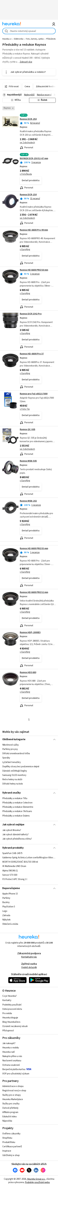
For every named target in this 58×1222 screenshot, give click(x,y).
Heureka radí (8, 1052)
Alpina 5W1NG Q (10, 870)
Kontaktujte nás (29, 957)
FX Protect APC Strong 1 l (14, 879)
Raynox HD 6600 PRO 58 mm (34, 270)
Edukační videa (9, 1116)
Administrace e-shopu (13, 1086)
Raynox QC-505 (27, 429)
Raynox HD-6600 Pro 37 (32, 353)
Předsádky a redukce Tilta (14, 798)
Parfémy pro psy (10, 749)
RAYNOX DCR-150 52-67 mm (34, 158)
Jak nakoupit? (8, 1043)
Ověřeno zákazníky (11, 1133)
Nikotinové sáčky (10, 744)
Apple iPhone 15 (10, 893)
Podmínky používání (11, 1004)
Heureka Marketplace (12, 1099)
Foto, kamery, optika (35, 39)
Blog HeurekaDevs (11, 1022)
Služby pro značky (10, 1103)
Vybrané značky (11, 793)
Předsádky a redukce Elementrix (17, 807)
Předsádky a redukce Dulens (16, 815)
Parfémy (6, 898)
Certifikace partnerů (12, 1146)
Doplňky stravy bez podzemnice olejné (20, 766)
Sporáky (6, 758)
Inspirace (6, 1150)
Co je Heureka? (9, 996)
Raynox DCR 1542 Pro (31, 313)
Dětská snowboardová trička (16, 753)
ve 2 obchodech (27, 142)
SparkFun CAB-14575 (12, 853)
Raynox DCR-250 (28, 119)
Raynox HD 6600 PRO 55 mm (34, 548)
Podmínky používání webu (37, 1182)
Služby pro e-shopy (11, 1095)
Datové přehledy (10, 1108)
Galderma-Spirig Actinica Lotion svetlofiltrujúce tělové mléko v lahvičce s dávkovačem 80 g (29, 857)
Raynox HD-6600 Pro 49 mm (34, 230)
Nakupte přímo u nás (12, 1056)
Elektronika (18, 39)
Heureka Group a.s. (36, 1179)
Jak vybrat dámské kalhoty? (15, 834)
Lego (4, 911)
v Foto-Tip (25, 409)
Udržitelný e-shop (11, 1155)
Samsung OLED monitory (14, 775)
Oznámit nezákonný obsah (15, 1026)
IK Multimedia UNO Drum (14, 866)
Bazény (6, 902)
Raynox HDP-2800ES (30, 632)
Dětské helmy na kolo (12, 783)
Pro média (7, 1013)
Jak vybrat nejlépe (13, 824)
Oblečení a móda (10, 924)
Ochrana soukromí (11, 1065)
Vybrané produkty (13, 848)
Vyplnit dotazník (29, 967)
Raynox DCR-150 (28, 194)
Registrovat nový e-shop (14, 1090)
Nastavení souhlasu (11, 1060)
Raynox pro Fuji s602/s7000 (33, 393)
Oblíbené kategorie (13, 739)
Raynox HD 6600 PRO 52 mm (34, 592)
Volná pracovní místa (12, 1009)
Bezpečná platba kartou (13, 1069)
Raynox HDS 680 (28, 672)
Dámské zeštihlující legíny (14, 770)
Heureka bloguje (10, 1017)
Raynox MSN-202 (28, 501)
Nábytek (6, 919)
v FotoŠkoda (26, 174)
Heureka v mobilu (10, 1047)
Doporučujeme (11, 888)
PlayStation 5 (8, 906)
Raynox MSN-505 (28, 461)
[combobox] (29, 31)
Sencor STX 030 (9, 875)
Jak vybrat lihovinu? (11, 830)
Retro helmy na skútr (12, 779)
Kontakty (6, 1000)
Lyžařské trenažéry (11, 762)
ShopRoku (7, 1138)
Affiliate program (10, 1112)
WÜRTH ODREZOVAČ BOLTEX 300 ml (20, 862)
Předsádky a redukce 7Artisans (17, 811)
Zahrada (6, 915)
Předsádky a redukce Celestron (17, 802)
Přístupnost (8, 1030)
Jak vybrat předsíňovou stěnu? (17, 838)
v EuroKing (25, 249)
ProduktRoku (8, 1142)
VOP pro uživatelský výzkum (15, 1073)
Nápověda (7, 1120)
